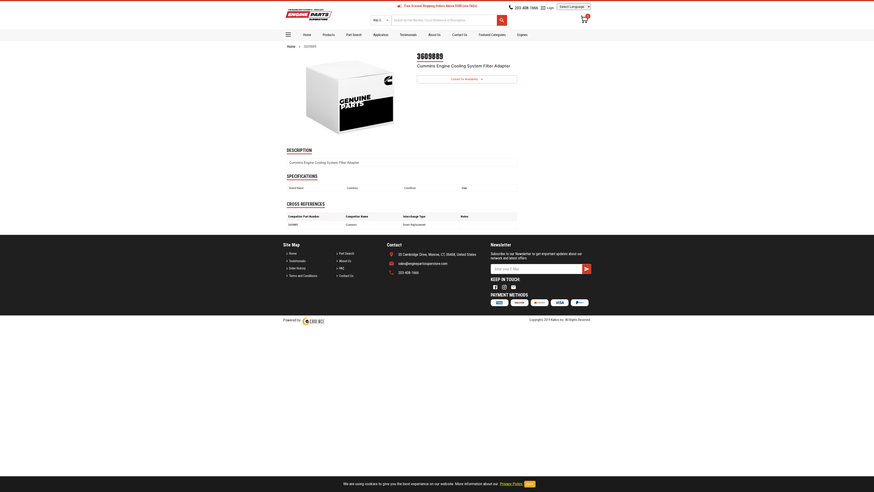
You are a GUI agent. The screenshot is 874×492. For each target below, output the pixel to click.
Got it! (529, 484)
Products (329, 35)
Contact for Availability (464, 79)
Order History (297, 268)
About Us (434, 35)
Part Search (354, 35)
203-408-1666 (526, 7)
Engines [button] (522, 35)
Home (307, 35)
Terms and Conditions (303, 276)
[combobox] (444, 20)
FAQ (341, 268)
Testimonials (408, 35)
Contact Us (459, 35)
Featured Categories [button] (492, 35)
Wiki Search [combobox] (380, 20)
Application (380, 35)
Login (550, 8)
